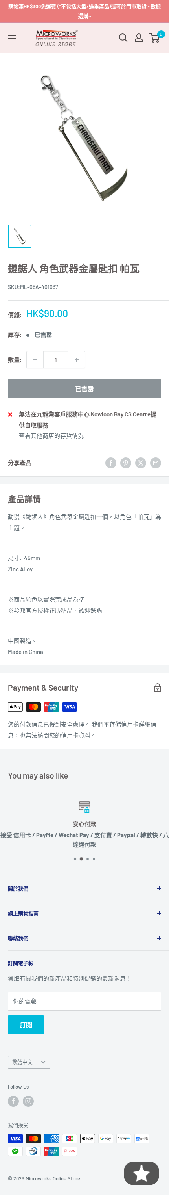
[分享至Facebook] (110, 462)
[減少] (35, 359)
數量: (15, 359)
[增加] (76, 359)
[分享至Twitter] (140, 462)
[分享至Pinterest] (125, 462)
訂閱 (26, 1024)
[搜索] (123, 37)
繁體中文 (22, 1062)
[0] (155, 38)
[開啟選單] (12, 38)
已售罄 (84, 388)
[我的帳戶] (139, 37)
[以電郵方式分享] (155, 462)
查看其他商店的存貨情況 (51, 435)
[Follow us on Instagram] (28, 1101)
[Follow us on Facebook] (13, 1101)
